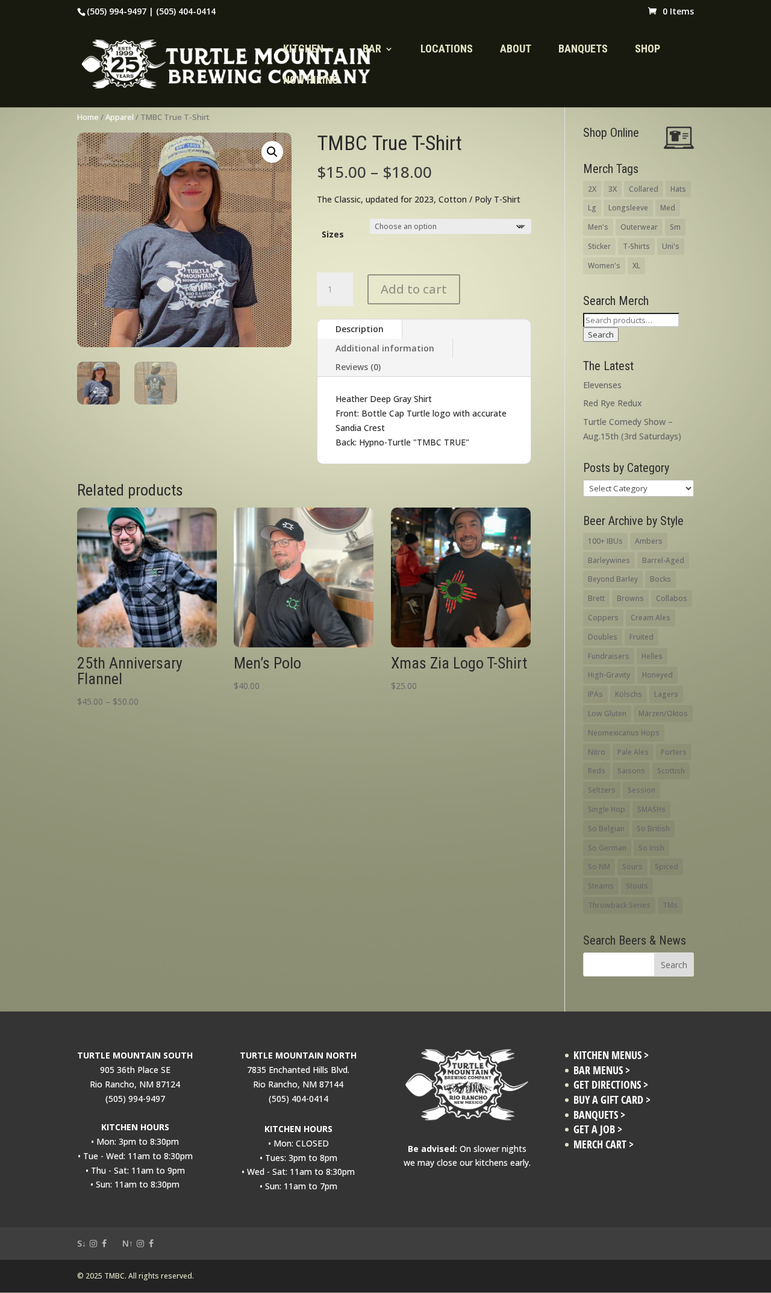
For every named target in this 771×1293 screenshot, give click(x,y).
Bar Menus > (601, 1070)
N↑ (127, 1243)
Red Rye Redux (612, 403)
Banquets (583, 50)
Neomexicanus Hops (624, 733)
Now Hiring (311, 81)
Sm (675, 227)
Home (88, 117)
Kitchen (303, 50)
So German (607, 848)
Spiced (666, 866)
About (515, 50)
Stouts (637, 886)
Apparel (119, 117)
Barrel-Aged (663, 560)
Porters (674, 752)
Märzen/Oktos (663, 713)
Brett (596, 598)
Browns (630, 598)
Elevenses (602, 385)
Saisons (631, 771)
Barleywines (609, 560)
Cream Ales (650, 617)
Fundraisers (608, 656)
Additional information (385, 348)
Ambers (649, 541)
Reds (596, 771)
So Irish (651, 848)
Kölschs (628, 694)
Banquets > (599, 1115)
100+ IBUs (605, 541)
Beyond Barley (613, 579)
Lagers (666, 694)
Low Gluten (607, 713)
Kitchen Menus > (611, 1055)
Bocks (660, 579)
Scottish (671, 771)
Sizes (333, 234)
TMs (670, 905)
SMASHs (651, 809)
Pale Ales (633, 752)
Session (641, 790)
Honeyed (657, 675)
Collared (643, 189)
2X (592, 189)
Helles (652, 656)
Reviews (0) (358, 367)
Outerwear (639, 227)
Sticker (599, 246)
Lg (592, 208)
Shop (647, 50)
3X (612, 189)
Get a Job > (597, 1129)
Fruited (641, 637)
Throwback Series (619, 905)
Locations (446, 50)
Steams (601, 886)
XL (636, 265)
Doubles (602, 637)
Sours (632, 866)
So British (653, 828)
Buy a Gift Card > (612, 1100)
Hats (678, 189)
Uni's (670, 246)
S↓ (81, 1243)
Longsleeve (628, 208)
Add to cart (414, 289)
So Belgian (606, 828)
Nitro (596, 752)
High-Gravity (609, 675)
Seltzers (602, 790)
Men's (598, 227)
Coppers (603, 617)
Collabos (671, 598)
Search (601, 334)
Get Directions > (610, 1085)
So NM (599, 866)
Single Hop (606, 809)
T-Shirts (636, 246)
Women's (604, 265)
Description (360, 329)
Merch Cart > (603, 1144)
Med (667, 208)
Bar (372, 50)
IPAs (595, 694)
